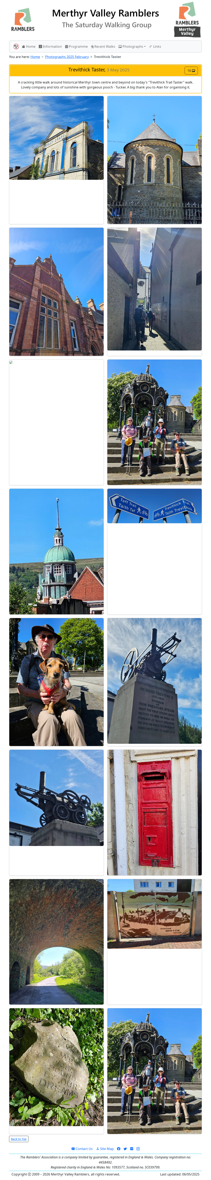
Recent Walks (104, 46)
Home (30, 46)
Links (156, 46)
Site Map (106, 1148)
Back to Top (19, 1139)
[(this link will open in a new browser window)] (118, 1149)
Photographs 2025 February (67, 57)
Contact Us (84, 1148)
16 (189, 70)
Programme (78, 46)
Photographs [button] (132, 46)
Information (52, 46)
